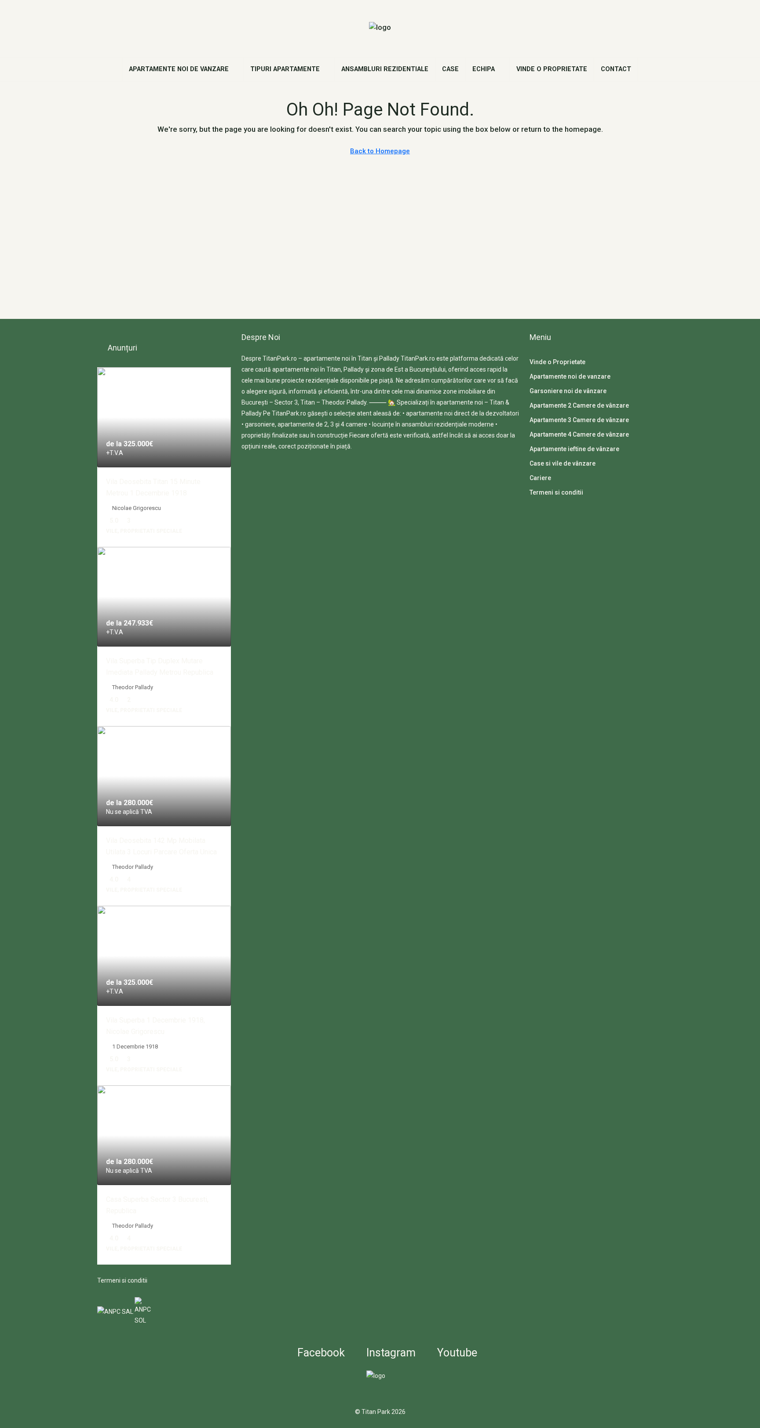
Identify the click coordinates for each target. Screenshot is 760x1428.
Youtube (456, 1352)
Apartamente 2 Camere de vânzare (579, 405)
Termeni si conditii (122, 1280)
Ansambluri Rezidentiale (384, 69)
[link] (164, 417)
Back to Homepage (380, 151)
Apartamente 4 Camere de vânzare (579, 434)
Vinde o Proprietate (551, 69)
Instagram (390, 1352)
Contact (616, 69)
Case (450, 69)
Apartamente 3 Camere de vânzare (579, 419)
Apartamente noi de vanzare (179, 69)
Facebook (320, 1352)
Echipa (483, 69)
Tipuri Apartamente (285, 69)
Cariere (540, 477)
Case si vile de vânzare (563, 463)
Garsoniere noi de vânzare (568, 390)
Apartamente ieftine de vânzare (574, 448)
